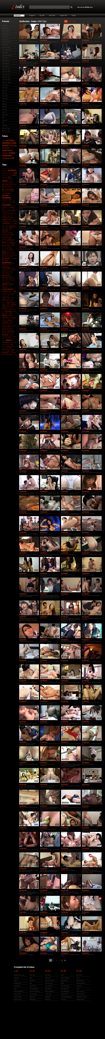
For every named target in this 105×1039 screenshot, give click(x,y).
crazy (13, 219)
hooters (4, 269)
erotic (6, 236)
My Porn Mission (65, 977)
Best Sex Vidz (79, 980)
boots (14, 200)
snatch (14, 325)
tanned (4, 338)
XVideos (5, 158)
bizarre (4, 193)
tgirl (13, 340)
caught (8, 210)
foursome (4, 247)
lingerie (4, 285)
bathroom (11, 183)
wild (11, 354)
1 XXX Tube (48, 994)
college (4, 216)
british (14, 203)
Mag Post (4, 104)
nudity (8, 299)
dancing (8, 225)
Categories (32, 15)
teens (9, 340)
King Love (4, 120)
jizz (14, 277)
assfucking (5, 179)
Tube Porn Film (6, 74)
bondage (4, 200)
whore (4, 354)
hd (13, 263)
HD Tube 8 (48, 975)
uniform (4, 349)
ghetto (13, 252)
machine (9, 285)
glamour (4, 255)
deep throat (5, 226)
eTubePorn (32, 980)
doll (10, 230)
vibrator (13, 349)
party (3, 308)
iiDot (31, 983)
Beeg (3, 140)
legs (10, 282)
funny (10, 248)
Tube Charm (5, 58)
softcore (4, 326)
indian (4, 274)
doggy (11, 228)
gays (4, 252)
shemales (5, 322)
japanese (5, 277)
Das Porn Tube (6, 128)
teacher (12, 338)
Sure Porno (79, 986)
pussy (4, 315)
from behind (5, 248)
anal (15, 173)
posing (14, 311)
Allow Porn (48, 999)
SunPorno (7, 150)
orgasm (12, 303)
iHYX (15, 988)
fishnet (9, 244)
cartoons (9, 208)
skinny (4, 323)
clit (15, 213)
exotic (10, 237)
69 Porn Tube (5, 31)
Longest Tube (63, 15)
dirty (3, 228)
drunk (8, 234)
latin (6, 282)
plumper (14, 309)
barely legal (5, 183)
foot (8, 245)
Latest (69, 21)
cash (13, 208)
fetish (4, 242)
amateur (12, 170)
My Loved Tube (6, 47)
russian (8, 318)
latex (3, 282)
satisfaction (14, 318)
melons (10, 291)
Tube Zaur (4, 90)
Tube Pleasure (6, 66)
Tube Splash (5, 85)
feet (8, 240)
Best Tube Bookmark (66, 996)
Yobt (12, 158)
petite (11, 308)
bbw (3, 184)
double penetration (7, 232)
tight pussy (5, 344)
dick (10, 227)
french (9, 247)
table (14, 336)
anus (7, 175)
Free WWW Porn (65, 991)
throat (12, 342)
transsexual (5, 348)
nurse (11, 299)
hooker (13, 268)
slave (8, 323)
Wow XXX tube (64, 988)
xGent (77, 977)
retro (10, 317)
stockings (11, 331)
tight (15, 342)
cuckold (11, 221)
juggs (3, 279)
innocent (8, 274)
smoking (9, 325)
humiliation (5, 272)
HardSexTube (9, 143)
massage (4, 287)
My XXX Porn (64, 980)
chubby (4, 213)
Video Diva (5, 98)
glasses (9, 255)
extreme (4, 239)
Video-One (5, 114)
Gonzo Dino (33, 986)
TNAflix (5, 153)
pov (3, 313)
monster (12, 294)
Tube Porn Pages (6, 82)
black (8, 193)
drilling (4, 234)
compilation (5, 217)
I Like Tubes (5, 44)
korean (8, 280)
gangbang (10, 250)
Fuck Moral (79, 975)
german (8, 252)
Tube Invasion (5, 63)
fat (13, 239)
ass (9, 177)
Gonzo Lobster (18, 996)
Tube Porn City (6, 68)
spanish (13, 326)
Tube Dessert (5, 60)
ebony (12, 234)
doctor (6, 228)
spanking (4, 328)
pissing (9, 309)
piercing (4, 309)
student (12, 333)
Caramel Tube (5, 33)
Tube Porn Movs (6, 79)
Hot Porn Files (17, 999)
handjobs (5, 260)
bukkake (4, 207)
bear (15, 184)
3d (9, 168)
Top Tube (41, 15)
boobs (10, 200)
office (7, 301)
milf (14, 291)
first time (4, 244)
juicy (6, 279)
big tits (11, 190)
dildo (14, 227)
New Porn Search (49, 980)
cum (14, 221)
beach (11, 184)
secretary (4, 320)
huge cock (5, 271)
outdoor (13, 305)
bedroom (9, 186)
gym (11, 258)
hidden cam (9, 264)
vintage (7, 351)
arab (10, 175)
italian (11, 275)
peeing (8, 308)
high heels (5, 266)
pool (3, 311)
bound (10, 201)
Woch (3, 117)
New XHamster (49, 986)
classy (12, 213)
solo (8, 327)
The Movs (4, 25)
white (14, 353)
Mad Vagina (33, 999)
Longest (74, 21)
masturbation (7, 289)
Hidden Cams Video (81, 996)
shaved (10, 320)
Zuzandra (16, 977)
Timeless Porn (17, 983)
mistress (10, 293)
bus (9, 207)
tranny (12, 346)
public (11, 313)
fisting (13, 244)
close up (4, 214)
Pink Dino (4, 106)
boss (7, 201)
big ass (4, 187)
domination (5, 231)
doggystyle (5, 230)
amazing (4, 173)
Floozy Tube (5, 39)
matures (5, 291)
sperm (4, 329)
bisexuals (7, 191)
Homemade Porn (80, 983)
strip (8, 333)
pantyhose (10, 306)
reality (10, 315)
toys (8, 346)
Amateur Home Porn (19, 975)
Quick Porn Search (34, 991)
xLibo (77, 988)
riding (13, 317)
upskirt (8, 349)
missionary (5, 293)
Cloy (3, 123)
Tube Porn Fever (6, 71)
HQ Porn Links (6, 131)
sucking (5, 335)
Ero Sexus (4, 36)
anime (3, 175)
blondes (5, 195)
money (7, 294)
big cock (5, 190)
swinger (10, 336)
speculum (10, 328)
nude (4, 299)
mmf (14, 293)
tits (12, 344)
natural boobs (6, 297)
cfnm (3, 211)
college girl (10, 216)
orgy (3, 305)
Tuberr (62, 975)
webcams (5, 353)
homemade (6, 268)
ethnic (10, 236)
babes (5, 181)
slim (11, 323)
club (8, 214)
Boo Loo (4, 112)
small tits (4, 325)
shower (11, 322)
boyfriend (4, 203)
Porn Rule (4, 125)
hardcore (6, 262)
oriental (8, 305)
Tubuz (15, 980)
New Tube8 (48, 988)
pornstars (8, 311)
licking (11, 284)
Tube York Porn (80, 991)
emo (3, 236)
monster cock (5, 296)
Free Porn (63, 999)
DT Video (4, 109)
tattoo (8, 338)
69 (11, 168)
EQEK (62, 983)
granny (10, 256)
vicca (3, 351)
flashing (4, 245)
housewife (13, 269)
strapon (4, 333)
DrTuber (10, 140)
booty (3, 201)
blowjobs (6, 197)
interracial (5, 275)
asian (14, 175)
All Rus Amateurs (49, 991)
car (5, 208)
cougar (11, 217)
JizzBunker (22, 40)
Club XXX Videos (65, 986)
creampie (5, 221)
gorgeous (5, 256)
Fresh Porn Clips (6, 41)
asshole (10, 179)
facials (9, 239)
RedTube (5, 148)
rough (3, 318)
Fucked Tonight (80, 999)
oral (8, 303)
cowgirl (9, 219)
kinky (10, 279)
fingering (12, 242)
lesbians (5, 284)
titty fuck (4, 346)
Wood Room (5, 96)
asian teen (4, 177)
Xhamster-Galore (18, 991)
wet (11, 352)
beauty (4, 186)
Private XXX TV (65, 994)
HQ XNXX (47, 996)
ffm (7, 242)
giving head (11, 253)
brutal (12, 205)
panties (4, 306)
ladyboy (13, 280)
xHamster (7, 155)
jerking (11, 277)
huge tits (11, 271)
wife (7, 354)
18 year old (5, 168)
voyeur (12, 351)
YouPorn (4, 160)
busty (12, 207)
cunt (11, 223)
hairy (15, 258)
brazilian (10, 203)
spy (13, 329)
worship (15, 354)
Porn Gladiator (33, 994)
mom (3, 294)
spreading (8, 329)
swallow (11, 335)
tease (3, 340)
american (10, 173)
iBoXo (31, 977)
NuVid (5, 145)
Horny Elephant (34, 988)
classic (8, 213)
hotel (8, 269)
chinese (7, 211)
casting (4, 210)
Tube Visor (32, 975)
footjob (12, 245)
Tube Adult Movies (7, 55)
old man (4, 303)
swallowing (5, 336)
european (5, 237)
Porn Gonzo (5, 28)
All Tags (74, 15)
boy (14, 201)
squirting (4, 331)
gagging (4, 250)
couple (4, 219)
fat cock (4, 240)
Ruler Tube (5, 52)
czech (3, 225)
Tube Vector (5, 87)
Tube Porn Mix (6, 77)
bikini (3, 191)
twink (10, 348)
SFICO (4, 101)
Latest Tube (52, 15)
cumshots (6, 223)
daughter (12, 225)
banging (10, 181)
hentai (4, 264)
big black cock (10, 187)
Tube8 (12, 153)
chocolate (12, 211)
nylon (3, 301)
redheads (5, 317)
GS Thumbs (17, 986)
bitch (12, 191)
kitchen (4, 280)
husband (10, 272)
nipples (12, 297)
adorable (4, 170)
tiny (9, 344)
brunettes (6, 205)
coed (11, 214)
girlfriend (5, 253)
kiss (14, 279)
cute (14, 223)
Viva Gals (4, 93)
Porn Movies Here (6, 50)
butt (3, 208)
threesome (6, 342)
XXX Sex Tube (49, 983)
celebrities (14, 210)
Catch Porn (32, 996)
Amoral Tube (17, 994)
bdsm (7, 184)
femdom (12, 240)
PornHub (13, 146)
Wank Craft (48, 977)
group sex (6, 258)
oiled (11, 301)
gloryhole (14, 255)
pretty (6, 313)
